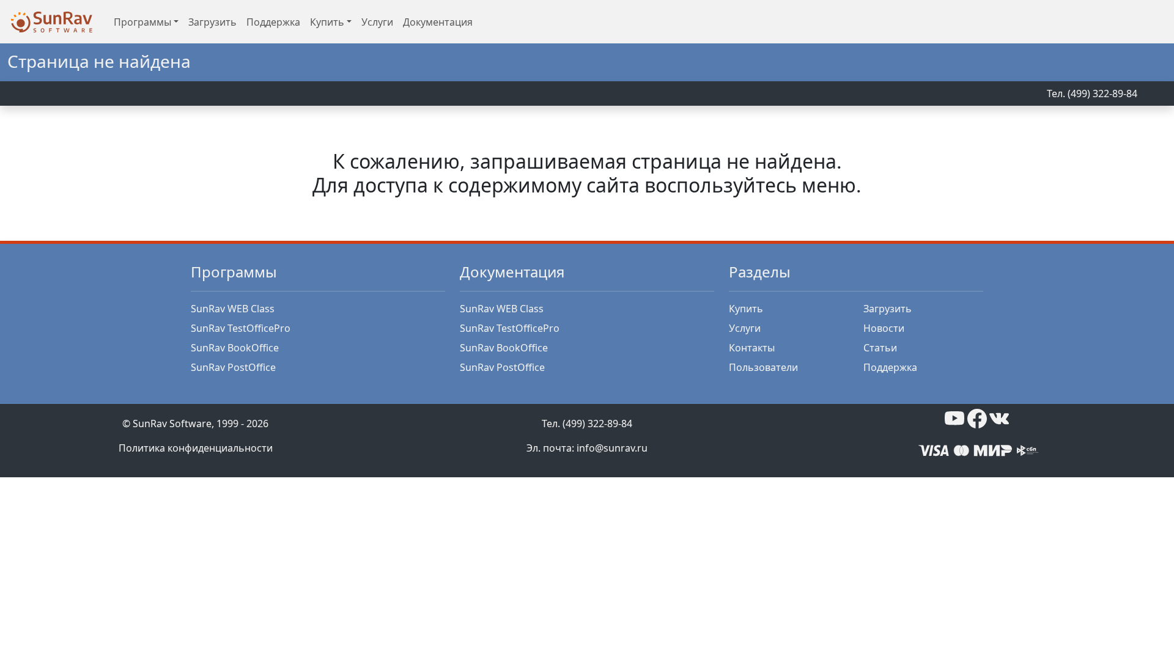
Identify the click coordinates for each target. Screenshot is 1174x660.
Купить (746, 308)
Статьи (880, 347)
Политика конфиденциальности (196, 448)
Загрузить (212, 22)
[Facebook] (977, 417)
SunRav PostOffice (233, 367)
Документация (438, 22)
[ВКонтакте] (999, 417)
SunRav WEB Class (233, 308)
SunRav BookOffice (235, 347)
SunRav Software (172, 423)
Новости (883, 328)
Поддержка (273, 22)
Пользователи (763, 367)
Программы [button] (142, 22)
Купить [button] (327, 22)
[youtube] (954, 417)
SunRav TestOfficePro (240, 328)
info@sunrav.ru (612, 448)
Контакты (752, 347)
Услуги (377, 22)
